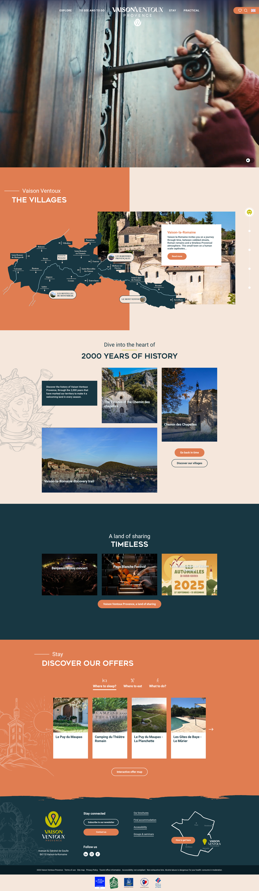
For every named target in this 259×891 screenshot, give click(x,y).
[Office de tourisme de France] (158, 882)
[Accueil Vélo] (114, 882)
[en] (254, 10)
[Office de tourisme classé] (100, 882)
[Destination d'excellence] (144, 882)
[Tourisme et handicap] (129, 882)
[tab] (104, 683)
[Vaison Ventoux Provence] (137, 16)
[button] (246, 10)
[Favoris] (240, 10)
